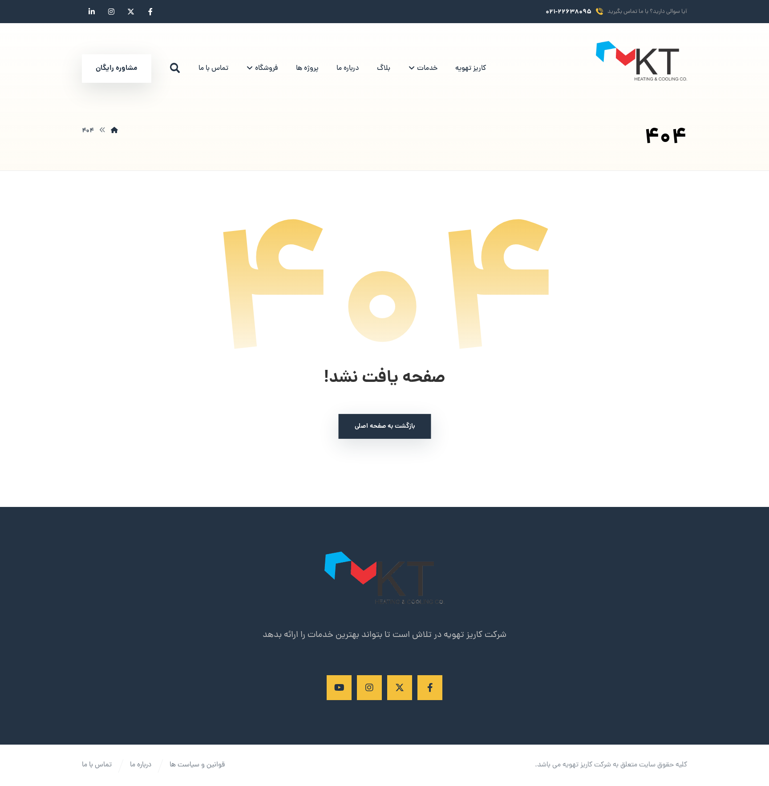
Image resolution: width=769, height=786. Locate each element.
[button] (175, 68)
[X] (399, 687)
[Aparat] (339, 687)
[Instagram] (369, 687)
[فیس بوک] (150, 11)
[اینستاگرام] (111, 11)
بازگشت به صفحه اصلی (384, 426)
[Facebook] (429, 687)
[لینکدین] (91, 11)
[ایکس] (130, 11)
